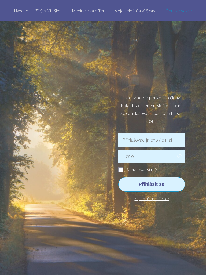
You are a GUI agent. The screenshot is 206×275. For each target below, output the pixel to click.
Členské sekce (178, 10)
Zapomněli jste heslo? (151, 198)
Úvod (19, 10)
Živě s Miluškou (49, 10)
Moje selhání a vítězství (135, 10)
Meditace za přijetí (88, 10)
